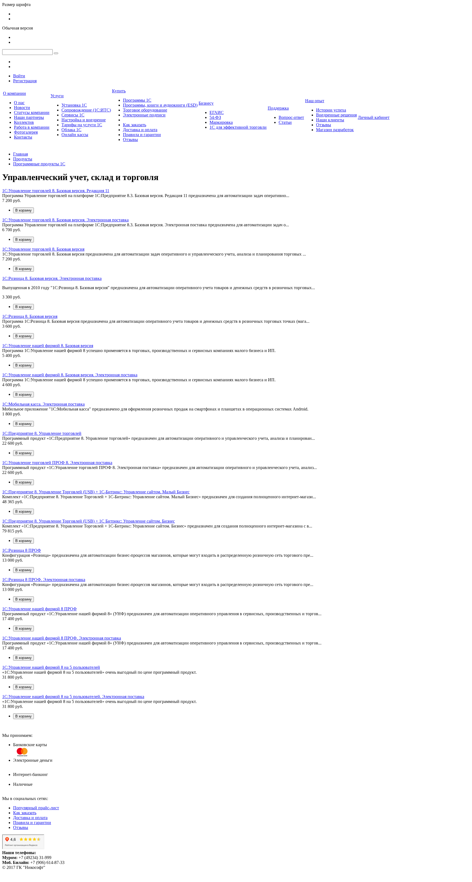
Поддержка (278, 108)
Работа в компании (31, 127)
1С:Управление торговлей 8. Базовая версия (43, 249)
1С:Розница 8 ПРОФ (21, 550)
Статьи (285, 122)
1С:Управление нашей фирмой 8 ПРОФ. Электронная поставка (61, 638)
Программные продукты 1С (39, 164)
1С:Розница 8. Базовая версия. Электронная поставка (52, 278)
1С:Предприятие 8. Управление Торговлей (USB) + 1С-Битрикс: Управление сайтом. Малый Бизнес (96, 492)
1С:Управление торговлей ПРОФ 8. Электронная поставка (57, 462)
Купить (119, 91)
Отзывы (130, 139)
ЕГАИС (217, 112)
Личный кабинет (374, 117)
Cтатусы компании (31, 112)
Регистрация (25, 80)
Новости (22, 107)
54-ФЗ (215, 117)
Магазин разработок (335, 129)
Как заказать (134, 124)
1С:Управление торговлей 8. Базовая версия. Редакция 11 (55, 190)
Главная (20, 154)
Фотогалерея (26, 132)
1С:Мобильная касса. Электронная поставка (43, 404)
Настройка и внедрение (83, 120)
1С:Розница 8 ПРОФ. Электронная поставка (43, 579)
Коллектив (24, 122)
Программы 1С (137, 100)
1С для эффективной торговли (238, 127)
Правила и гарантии (142, 134)
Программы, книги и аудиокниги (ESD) (160, 105)
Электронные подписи (144, 115)
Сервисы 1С (72, 115)
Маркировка (221, 122)
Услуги (57, 95)
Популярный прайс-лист (36, 807)
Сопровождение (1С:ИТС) (86, 110)
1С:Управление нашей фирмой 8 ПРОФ (39, 608)
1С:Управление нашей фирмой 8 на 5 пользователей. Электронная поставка (73, 696)
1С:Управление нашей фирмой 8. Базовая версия (47, 345)
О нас (19, 102)
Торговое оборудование (145, 110)
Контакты (23, 137)
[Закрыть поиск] (56, 53)
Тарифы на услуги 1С (81, 124)
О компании (14, 93)
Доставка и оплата (140, 129)
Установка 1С (74, 105)
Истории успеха (331, 110)
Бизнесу (206, 103)
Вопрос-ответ (291, 117)
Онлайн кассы (74, 134)
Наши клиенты (330, 120)
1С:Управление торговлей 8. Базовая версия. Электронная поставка (65, 220)
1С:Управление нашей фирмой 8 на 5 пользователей (51, 667)
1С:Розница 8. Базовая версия (29, 316)
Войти (19, 76)
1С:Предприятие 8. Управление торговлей (41, 433)
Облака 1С (71, 129)
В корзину (23, 210)
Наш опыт (314, 100)
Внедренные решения (336, 115)
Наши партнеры (29, 117)
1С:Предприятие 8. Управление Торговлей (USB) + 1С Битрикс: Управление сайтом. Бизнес (88, 521)
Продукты (22, 159)
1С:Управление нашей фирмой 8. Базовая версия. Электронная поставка (69, 375)
